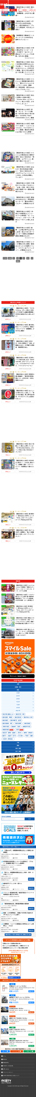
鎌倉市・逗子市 (12, 735)
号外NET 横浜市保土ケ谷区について (11, 1075)
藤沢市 (4, 735)
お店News (31, 10)
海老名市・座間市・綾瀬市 (9, 732)
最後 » (18, 261)
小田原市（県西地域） (8, 739)
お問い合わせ (6, 1069)
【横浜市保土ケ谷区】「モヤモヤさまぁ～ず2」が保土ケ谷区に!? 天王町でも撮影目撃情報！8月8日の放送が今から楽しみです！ (24, 312)
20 (27, 258)
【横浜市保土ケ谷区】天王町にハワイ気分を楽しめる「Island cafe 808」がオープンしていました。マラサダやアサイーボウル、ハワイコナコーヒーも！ (24, 361)
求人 (19, 10)
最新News (13, 10)
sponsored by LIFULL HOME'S (26, 980)
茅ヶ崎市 (20, 735)
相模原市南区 (8, 729)
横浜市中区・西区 (20, 714)
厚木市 (19, 732)
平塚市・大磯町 (29, 735)
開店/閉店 (25, 10)
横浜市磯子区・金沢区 (15, 720)
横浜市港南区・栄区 (7, 723)
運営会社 (5, 1059)
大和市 (19, 729)
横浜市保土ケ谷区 (28, 717)
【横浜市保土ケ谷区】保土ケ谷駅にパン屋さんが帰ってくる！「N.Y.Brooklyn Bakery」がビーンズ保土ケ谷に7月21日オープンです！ (24, 448)
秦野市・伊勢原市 (28, 732)
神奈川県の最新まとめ (8, 714)
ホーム (4, 1056)
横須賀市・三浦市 (16, 726)
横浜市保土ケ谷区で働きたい (11, 846)
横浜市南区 (5, 720)
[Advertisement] (18, 143)
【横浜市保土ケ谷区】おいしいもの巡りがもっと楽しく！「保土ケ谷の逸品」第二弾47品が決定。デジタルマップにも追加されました (24, 394)
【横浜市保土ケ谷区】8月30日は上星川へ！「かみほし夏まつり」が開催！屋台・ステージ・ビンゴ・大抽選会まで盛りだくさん (24, 464)
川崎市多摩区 (18, 723)
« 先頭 (9, 258)
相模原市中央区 (26, 726)
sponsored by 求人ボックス (27, 846)
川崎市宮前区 (27, 723)
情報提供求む (6, 1062)
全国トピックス (4, 10)
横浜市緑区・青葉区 (7, 717)
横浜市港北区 (18, 717)
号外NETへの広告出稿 (8, 1065)
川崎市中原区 (6, 726)
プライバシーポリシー (8, 1072)
